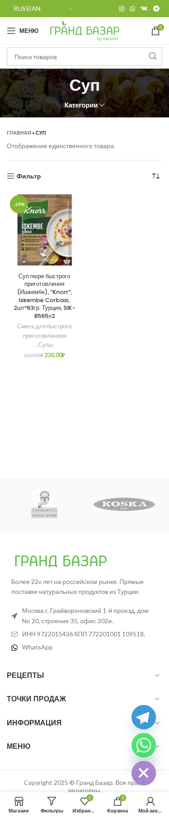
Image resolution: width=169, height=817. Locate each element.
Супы (45, 344)
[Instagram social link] (121, 8)
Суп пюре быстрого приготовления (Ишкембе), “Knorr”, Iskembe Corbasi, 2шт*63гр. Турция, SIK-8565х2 (44, 296)
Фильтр (29, 176)
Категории (81, 105)
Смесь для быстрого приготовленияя (44, 331)
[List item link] (84, 647)
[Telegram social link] (156, 8)
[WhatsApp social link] (132, 8)
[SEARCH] (152, 56)
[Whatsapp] (144, 745)
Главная (19, 132)
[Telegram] (144, 717)
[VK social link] (144, 8)
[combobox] (84, 56)
